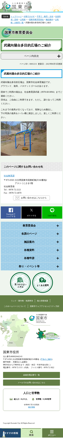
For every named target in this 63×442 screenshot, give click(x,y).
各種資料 (29, 250)
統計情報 (31, 407)
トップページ (16, 16)
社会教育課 (9, 176)
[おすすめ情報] (10, 433)
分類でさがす (29, 16)
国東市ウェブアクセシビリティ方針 (44, 306)
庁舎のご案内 (46, 359)
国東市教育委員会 (36, 19)
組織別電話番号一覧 (31, 375)
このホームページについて (15, 306)
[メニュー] (52, 433)
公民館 (23, 19)
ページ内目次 (31, 56)
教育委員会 (29, 225)
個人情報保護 (42, 301)
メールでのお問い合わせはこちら (31, 383)
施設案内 (49, 19)
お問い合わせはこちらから (34, 198)
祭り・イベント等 (29, 266)
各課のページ (29, 233)
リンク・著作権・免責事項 (22, 301)
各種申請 (29, 258)
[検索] (31, 433)
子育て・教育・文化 (45, 16)
